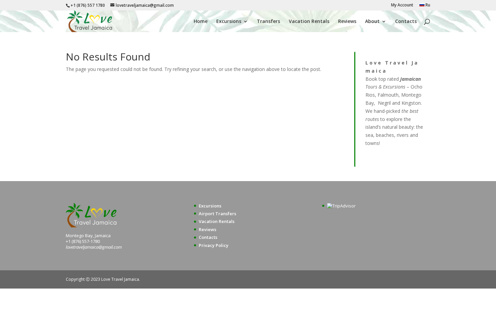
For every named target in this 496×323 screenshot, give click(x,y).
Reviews (347, 21)
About (372, 21)
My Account (402, 5)
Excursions (228, 21)
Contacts (406, 21)
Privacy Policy (213, 245)
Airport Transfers (217, 213)
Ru (427, 5)
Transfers (268, 21)
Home (201, 21)
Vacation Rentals (309, 21)
